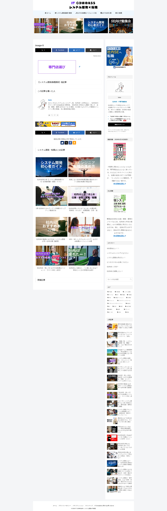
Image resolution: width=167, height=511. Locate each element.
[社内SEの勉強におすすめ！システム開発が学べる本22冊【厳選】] (71, 26)
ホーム (55, 505)
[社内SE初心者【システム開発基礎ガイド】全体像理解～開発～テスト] (96, 26)
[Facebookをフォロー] (55, 115)
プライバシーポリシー (65, 505)
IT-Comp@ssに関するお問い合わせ (104, 505)
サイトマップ (89, 505)
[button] (93, 50)
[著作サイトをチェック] (49, 115)
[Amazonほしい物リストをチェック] (57, 115)
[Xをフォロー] (52, 115)
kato (50, 100)
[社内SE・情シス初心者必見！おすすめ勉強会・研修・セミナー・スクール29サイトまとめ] (121, 26)
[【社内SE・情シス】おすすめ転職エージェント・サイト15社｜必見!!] (46, 26)
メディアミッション (78, 505)
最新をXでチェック (120, 124)
